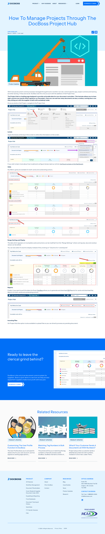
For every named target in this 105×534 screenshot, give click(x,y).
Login (77, 3)
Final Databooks (30, 499)
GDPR (65, 528)
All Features (29, 482)
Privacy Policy (58, 528)
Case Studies (66, 485)
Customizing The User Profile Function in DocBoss (20, 446)
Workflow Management (33, 485)
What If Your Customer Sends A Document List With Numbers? (82, 446)
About (54, 3)
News (64, 488)
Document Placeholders (33, 488)
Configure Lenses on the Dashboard (71, 164)
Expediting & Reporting (33, 496)
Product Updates (68, 491)
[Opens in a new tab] (96, 32)
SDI (68, 290)
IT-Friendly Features (32, 510)
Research (65, 494)
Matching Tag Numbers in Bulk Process (51, 446)
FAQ (27, 513)
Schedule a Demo (90, 3)
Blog (64, 482)
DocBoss (14, 3)
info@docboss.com (86, 496)
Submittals (29, 507)
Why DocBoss (46, 3)
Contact (46, 488)
